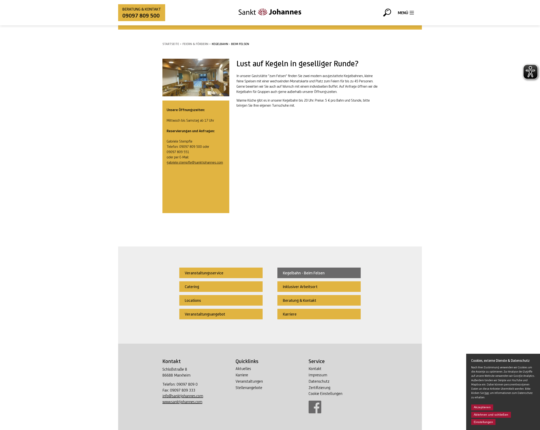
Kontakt (315, 368)
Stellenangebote (249, 387)
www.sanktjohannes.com (182, 401)
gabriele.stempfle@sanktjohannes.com (195, 162)
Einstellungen (483, 422)
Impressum (318, 375)
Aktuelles (243, 368)
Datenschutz (319, 381)
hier (487, 393)
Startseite (170, 44)
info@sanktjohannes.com (182, 395)
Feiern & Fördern (195, 44)
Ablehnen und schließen (491, 414)
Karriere (242, 375)
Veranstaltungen (249, 381)
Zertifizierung (319, 387)
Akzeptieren (482, 407)
